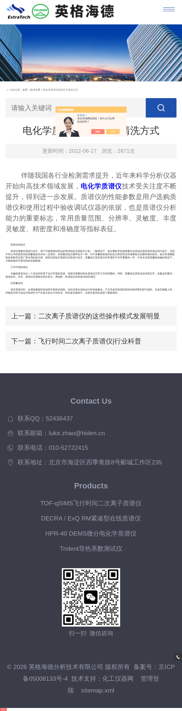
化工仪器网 (117, 678)
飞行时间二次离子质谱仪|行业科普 (89, 341)
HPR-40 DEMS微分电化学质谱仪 (90, 533)
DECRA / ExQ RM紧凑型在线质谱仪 (91, 518)
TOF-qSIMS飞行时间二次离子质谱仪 (90, 503)
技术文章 (35, 89)
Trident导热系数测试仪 (91, 548)
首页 (24, 89)
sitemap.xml (97, 690)
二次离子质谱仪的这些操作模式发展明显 (99, 316)
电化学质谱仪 (101, 186)
